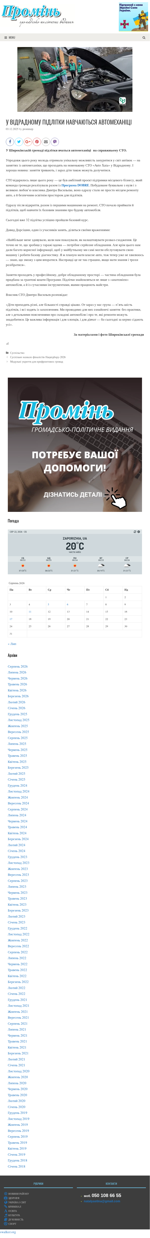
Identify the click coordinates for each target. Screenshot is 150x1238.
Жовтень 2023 (18, 868)
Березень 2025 (18, 767)
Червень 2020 (18, 1089)
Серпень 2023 (18, 880)
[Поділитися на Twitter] (19, 143)
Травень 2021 (17, 1041)
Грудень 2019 (17, 1112)
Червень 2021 (18, 1035)
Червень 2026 (18, 678)
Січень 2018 (16, 1166)
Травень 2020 (17, 1095)
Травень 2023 (17, 898)
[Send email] (46, 143)
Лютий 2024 (16, 845)
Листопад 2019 (18, 1118)
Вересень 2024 (18, 803)
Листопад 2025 (18, 720)
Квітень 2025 (17, 761)
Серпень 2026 (18, 666)
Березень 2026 (18, 696)
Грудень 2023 (17, 857)
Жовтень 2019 (18, 1124)
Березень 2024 (18, 839)
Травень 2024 (17, 827)
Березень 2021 (18, 1053)
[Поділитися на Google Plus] (28, 143)
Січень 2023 (16, 922)
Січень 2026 (16, 708)
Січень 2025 (16, 779)
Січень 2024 (16, 850)
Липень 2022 (17, 958)
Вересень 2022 (18, 946)
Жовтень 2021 (18, 1011)
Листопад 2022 (18, 934)
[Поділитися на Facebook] (10, 143)
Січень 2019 (16, 1154)
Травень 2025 (17, 755)
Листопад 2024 (18, 791)
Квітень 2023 (17, 904)
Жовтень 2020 (18, 1077)
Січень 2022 (16, 993)
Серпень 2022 (18, 952)
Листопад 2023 (18, 862)
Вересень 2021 (18, 1017)
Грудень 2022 (17, 928)
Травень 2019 (17, 1142)
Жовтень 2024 (18, 797)
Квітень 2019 (17, 1148)
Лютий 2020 (16, 1100)
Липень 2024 (17, 815)
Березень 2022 (18, 981)
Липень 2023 (17, 886)
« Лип (12, 643)
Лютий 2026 (16, 702)
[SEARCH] (144, 37)
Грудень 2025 (17, 714)
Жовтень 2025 (18, 726)
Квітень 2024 (17, 833)
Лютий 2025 (16, 773)
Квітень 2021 (17, 1047)
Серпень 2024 (18, 809)
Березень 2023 (18, 910)
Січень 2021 (16, 1065)
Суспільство (17, 353)
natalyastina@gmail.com (102, 1201)
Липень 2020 (17, 1083)
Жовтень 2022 (18, 940)
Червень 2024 (18, 821)
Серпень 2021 (18, 1023)
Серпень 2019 (18, 1136)
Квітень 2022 (17, 976)
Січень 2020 (16, 1107)
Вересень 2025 (18, 731)
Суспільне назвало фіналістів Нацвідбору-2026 (38, 357)
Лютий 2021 (16, 1059)
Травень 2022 (17, 970)
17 (11, 619)
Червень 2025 (18, 749)
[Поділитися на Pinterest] (37, 143)
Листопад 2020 (18, 1071)
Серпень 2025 (18, 738)
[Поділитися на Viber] (55, 143)
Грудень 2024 (17, 785)
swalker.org (8, 1232)
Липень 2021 (17, 1029)
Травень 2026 (17, 684)
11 (30, 611)
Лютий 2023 (16, 916)
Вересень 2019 (18, 1130)
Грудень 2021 (17, 999)
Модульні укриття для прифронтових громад (36, 361)
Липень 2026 (17, 672)
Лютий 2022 (16, 987)
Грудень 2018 (17, 1160)
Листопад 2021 (18, 1005)
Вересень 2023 (18, 874)
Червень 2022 (18, 964)
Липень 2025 (17, 743)
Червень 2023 (18, 892)
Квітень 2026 (17, 690)
